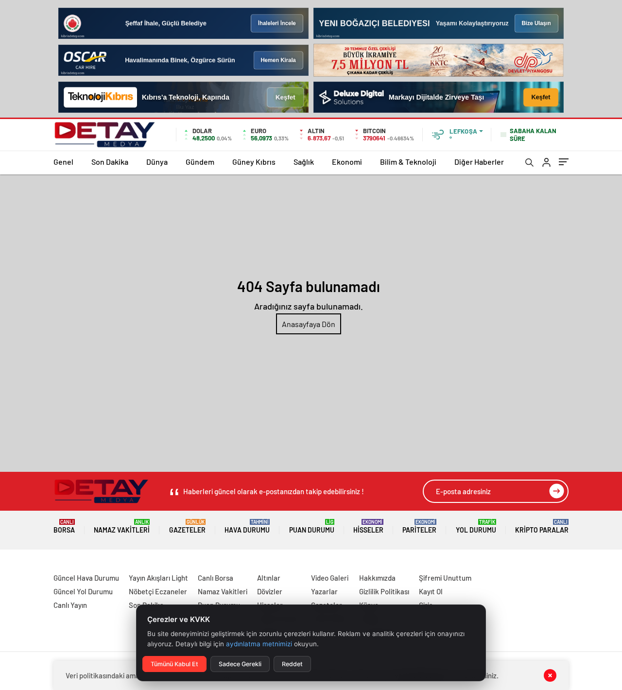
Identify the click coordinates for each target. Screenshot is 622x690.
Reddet (292, 664)
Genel (63, 161)
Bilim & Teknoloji (408, 161)
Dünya (157, 161)
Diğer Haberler (479, 161)
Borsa (64, 526)
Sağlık (304, 161)
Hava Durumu (247, 526)
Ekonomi (347, 161)
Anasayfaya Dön (308, 323)
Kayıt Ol (431, 591)
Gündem (200, 161)
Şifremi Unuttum (445, 577)
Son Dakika (109, 161)
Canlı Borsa (215, 577)
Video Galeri (329, 577)
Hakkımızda (377, 577)
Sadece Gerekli (240, 664)
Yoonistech (19, 566)
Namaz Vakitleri (122, 526)
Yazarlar (324, 591)
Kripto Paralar (542, 526)
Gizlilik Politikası (384, 591)
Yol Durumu (476, 526)
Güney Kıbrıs (254, 161)
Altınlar (268, 577)
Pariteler (419, 526)
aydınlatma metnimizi (259, 644)
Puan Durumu (311, 526)
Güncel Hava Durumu (86, 577)
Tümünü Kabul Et (174, 664)
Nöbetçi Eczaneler (158, 591)
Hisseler (368, 526)
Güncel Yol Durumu (83, 591)
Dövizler (269, 591)
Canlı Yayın (70, 605)
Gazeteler (187, 526)
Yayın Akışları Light (158, 577)
